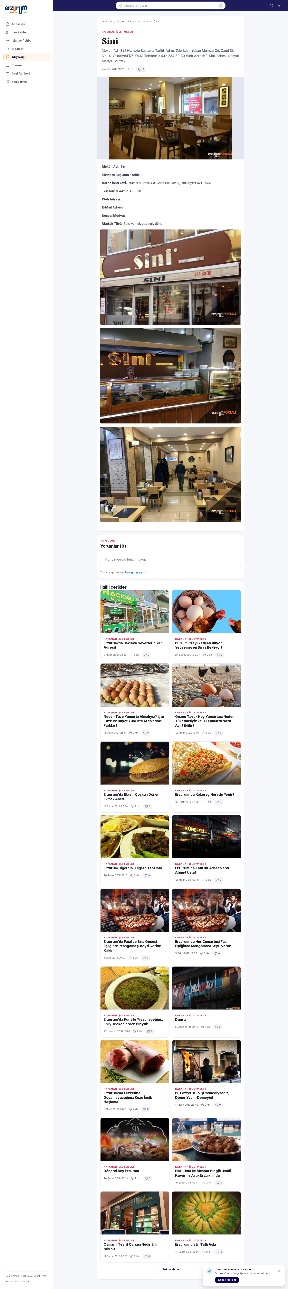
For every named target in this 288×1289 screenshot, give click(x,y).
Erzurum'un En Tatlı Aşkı (195, 1244)
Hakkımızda (12, 1275)
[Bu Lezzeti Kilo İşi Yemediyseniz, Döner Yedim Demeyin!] (206, 1061)
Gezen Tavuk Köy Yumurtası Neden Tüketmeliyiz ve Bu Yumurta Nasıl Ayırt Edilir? (205, 721)
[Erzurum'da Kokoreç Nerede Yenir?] (206, 763)
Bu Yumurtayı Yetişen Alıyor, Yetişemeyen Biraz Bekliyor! (199, 645)
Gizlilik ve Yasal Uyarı (34, 1275)
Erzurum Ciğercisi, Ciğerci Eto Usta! (133, 868)
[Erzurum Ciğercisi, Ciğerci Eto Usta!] (135, 836)
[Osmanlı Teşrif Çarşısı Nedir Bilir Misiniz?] (135, 1213)
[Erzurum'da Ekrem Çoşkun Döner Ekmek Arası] (135, 763)
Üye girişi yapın (135, 572)
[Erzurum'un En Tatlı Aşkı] (206, 1213)
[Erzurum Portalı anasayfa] (16, 10)
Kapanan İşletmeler (141, 21)
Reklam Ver (12, 1281)
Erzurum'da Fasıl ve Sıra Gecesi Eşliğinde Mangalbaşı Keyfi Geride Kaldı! (132, 945)
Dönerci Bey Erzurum (121, 1171)
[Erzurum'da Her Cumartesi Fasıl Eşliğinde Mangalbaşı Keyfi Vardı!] (206, 910)
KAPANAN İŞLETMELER (117, 31)
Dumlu (180, 1019)
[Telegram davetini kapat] (279, 1271)
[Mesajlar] (271, 5)
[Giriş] (279, 5)
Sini (158, 21)
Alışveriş (122, 21)
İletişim (25, 1281)
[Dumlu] (206, 988)
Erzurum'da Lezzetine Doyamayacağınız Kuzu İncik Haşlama (128, 1097)
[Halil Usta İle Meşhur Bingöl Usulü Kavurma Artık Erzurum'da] (206, 1139)
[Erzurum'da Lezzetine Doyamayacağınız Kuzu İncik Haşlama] (135, 1061)
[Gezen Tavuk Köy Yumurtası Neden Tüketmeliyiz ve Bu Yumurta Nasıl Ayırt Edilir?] (206, 685)
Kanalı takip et (227, 1279)
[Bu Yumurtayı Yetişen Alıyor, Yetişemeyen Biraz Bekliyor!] (206, 611)
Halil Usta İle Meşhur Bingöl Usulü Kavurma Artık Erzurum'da (203, 1173)
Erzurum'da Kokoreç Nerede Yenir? (204, 794)
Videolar (18, 48)
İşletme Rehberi (23, 40)
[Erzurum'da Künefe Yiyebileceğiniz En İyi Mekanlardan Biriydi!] (135, 988)
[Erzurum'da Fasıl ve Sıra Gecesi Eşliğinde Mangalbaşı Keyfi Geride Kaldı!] (135, 910)
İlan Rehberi (20, 32)
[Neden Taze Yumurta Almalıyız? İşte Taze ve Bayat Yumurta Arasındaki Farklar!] (135, 685)
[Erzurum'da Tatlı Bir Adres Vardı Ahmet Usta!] (206, 836)
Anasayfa (18, 24)
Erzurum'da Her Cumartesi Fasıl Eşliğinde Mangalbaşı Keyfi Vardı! (203, 943)
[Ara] (221, 5)
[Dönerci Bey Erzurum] (135, 1139)
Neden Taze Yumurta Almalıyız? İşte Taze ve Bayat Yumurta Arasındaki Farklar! (134, 721)
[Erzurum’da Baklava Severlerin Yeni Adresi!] (135, 611)
